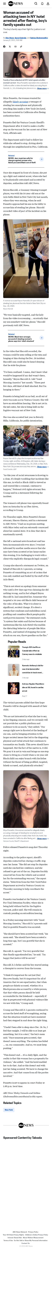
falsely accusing (20, 101)
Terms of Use (8, 1240)
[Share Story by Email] (15, 47)
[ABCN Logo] (15, 3)
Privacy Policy (33, 1232)
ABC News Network (20, 1232)
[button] (4, 3)
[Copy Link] (21, 47)
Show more (42, 88)
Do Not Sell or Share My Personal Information (30, 1240)
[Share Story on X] (10, 47)
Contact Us (25, 1243)
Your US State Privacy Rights (13, 1235)
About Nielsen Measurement (33, 1238)
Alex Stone (9, 38)
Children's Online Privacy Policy (36, 1235)
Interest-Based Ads (15, 1238)
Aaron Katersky (20, 38)
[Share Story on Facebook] (4, 47)
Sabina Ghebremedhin (39, 38)
